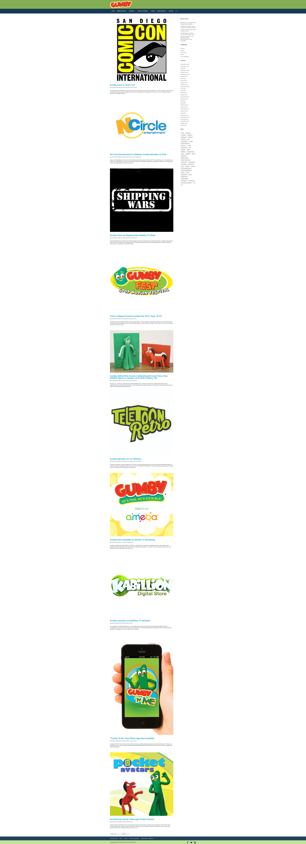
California (190, 137)
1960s (182, 133)
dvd (190, 147)
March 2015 (183, 92)
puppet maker (184, 176)
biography (190, 135)
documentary (184, 147)
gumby (193, 153)
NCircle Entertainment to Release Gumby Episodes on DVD (138, 154)
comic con (183, 145)
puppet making (184, 178)
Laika (182, 166)
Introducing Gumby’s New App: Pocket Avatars (132, 819)
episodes (183, 149)
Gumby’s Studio (161, 11)
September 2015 (185, 86)
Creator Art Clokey (142, 11)
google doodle (190, 151)
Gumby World (114, 87)
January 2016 (184, 82)
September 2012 (185, 117)
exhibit (188, 149)
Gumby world (184, 162)
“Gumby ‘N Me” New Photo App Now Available (132, 738)
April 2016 (183, 78)
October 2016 (184, 72)
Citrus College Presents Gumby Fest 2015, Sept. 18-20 (136, 316)
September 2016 (185, 74)
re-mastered (184, 180)
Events (132, 87)
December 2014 (184, 96)
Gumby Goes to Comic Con (122, 85)
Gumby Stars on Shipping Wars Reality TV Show (132, 235)
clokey (191, 141)
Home (113, 11)
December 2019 (184, 64)
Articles (128, 87)
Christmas (183, 139)
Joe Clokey (183, 164)
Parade (182, 172)
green (182, 153)
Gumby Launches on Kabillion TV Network (130, 620)
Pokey (187, 172)
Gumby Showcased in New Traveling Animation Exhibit (188, 26)
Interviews (183, 52)
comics (189, 145)
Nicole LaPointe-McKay (186, 170)
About (125, 838)
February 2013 (184, 115)
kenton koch (190, 164)
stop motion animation (186, 182)
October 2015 (184, 84)
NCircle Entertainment (186, 168)
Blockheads (183, 137)
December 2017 (184, 66)
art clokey (183, 135)
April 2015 (183, 90)
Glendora (183, 151)
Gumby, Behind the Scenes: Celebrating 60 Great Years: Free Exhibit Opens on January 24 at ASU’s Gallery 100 (139, 377)
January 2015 (184, 94)
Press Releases (137, 157)
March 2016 (183, 80)
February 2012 (184, 119)
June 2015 (183, 88)
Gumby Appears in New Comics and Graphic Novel (187, 33)
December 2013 (184, 109)
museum (193, 166)
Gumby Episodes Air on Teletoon (125, 459)
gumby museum (184, 157)
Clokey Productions (185, 143)
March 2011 (183, 125)
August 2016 (183, 76)
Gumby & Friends (121, 11)
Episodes (131, 11)
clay (188, 139)
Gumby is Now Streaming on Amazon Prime (188, 30)
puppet (190, 174)
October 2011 (184, 123)
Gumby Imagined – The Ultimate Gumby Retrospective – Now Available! (186, 38)
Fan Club (171, 11)
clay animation (184, 141)
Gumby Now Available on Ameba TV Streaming (132, 540)
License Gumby (113, 838)
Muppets (187, 166)
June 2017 (183, 68)
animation (188, 133)
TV (181, 184)
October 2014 (184, 99)
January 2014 (184, 107)
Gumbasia (188, 153)
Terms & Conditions (134, 838)
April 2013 (183, 113)
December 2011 (184, 121)
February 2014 (184, 105)
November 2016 (184, 70)
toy (194, 182)
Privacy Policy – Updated (147, 838)
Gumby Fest (183, 155)
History (153, 11)
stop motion (191, 180)
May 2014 (182, 101)
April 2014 (183, 103)
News (176, 11)
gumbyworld (192, 162)
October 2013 (184, 111)
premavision (184, 174)
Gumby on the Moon (185, 160)
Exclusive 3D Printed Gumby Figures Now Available (188, 23)
